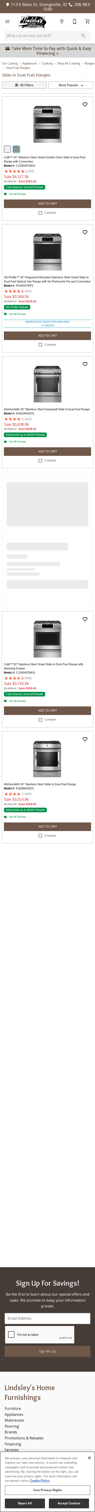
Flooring (12, 1426)
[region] (47, 1481)
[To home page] (32, 21)
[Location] (61, 21)
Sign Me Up (47, 1351)
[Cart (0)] (87, 21)
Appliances (29, 63)
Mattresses (14, 1420)
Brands (11, 1432)
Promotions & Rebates (24, 1438)
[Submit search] (83, 36)
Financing (13, 1444)
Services (12, 1449)
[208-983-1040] (74, 21)
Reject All (25, 1503)
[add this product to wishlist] (85, 104)
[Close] (89, 1458)
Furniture (13, 1408)
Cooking (47, 63)
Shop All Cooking (68, 63)
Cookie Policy (40, 1480)
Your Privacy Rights (47, 1490)
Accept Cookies (69, 1503)
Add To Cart (47, 203)
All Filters (26, 85)
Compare (50, 212)
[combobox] (70, 85)
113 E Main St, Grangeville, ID (39, 4)
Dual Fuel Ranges (18, 68)
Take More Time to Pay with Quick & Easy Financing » (51, 51)
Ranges (90, 63)
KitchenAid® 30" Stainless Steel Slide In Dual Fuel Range (40, 784)
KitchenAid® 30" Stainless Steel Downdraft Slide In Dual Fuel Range (47, 409)
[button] (7, 21)
